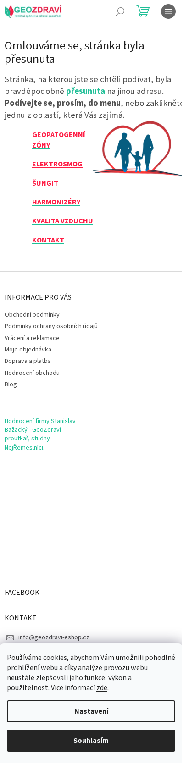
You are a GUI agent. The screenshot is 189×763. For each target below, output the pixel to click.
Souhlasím (91, 741)
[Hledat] (120, 11)
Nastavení (91, 711)
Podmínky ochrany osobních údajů (51, 326)
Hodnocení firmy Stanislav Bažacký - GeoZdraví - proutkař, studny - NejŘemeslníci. (40, 434)
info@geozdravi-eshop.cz (53, 637)
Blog (11, 384)
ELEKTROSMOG (57, 164)
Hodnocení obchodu (32, 373)
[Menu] (168, 11)
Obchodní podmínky (32, 314)
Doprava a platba (28, 361)
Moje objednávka (28, 349)
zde (101, 688)
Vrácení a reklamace (32, 338)
